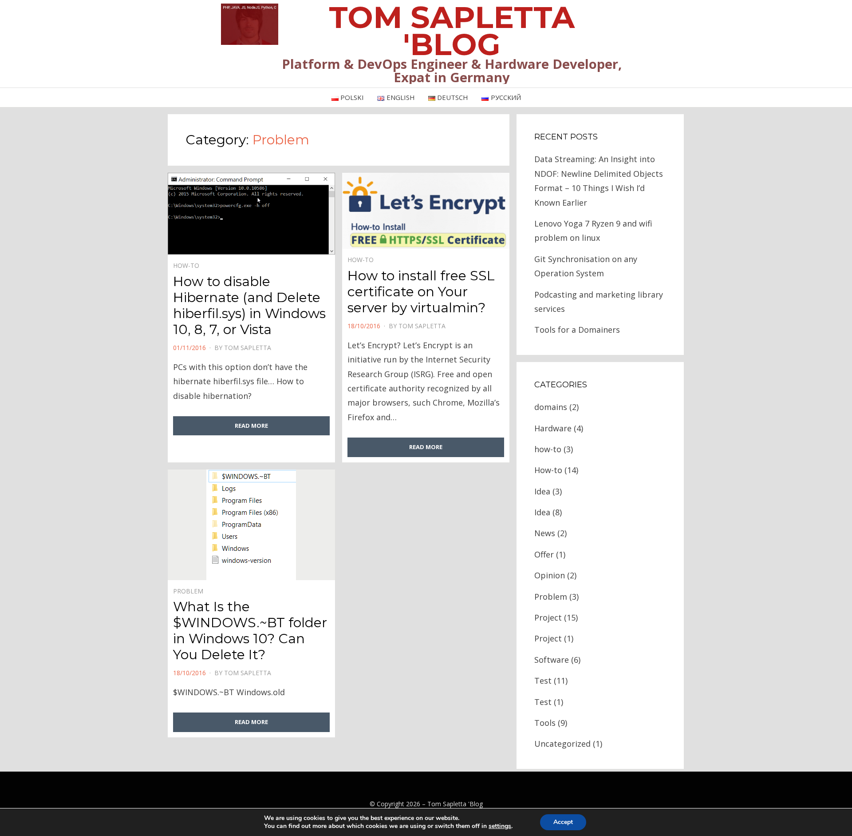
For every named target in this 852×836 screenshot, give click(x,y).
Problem (188, 591)
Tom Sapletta (247, 347)
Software (551, 659)
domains (550, 407)
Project (548, 617)
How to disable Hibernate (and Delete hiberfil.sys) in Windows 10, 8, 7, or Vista (249, 305)
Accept (563, 822)
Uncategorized (562, 743)
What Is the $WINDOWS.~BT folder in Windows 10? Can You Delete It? (250, 630)
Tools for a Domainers (577, 329)
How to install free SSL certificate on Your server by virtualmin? (421, 291)
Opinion (549, 575)
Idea (542, 491)
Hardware (553, 428)
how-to (547, 449)
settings (500, 826)
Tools (545, 722)
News (544, 533)
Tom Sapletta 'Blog (455, 804)
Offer (544, 554)
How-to (186, 265)
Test (543, 680)
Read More (251, 426)
